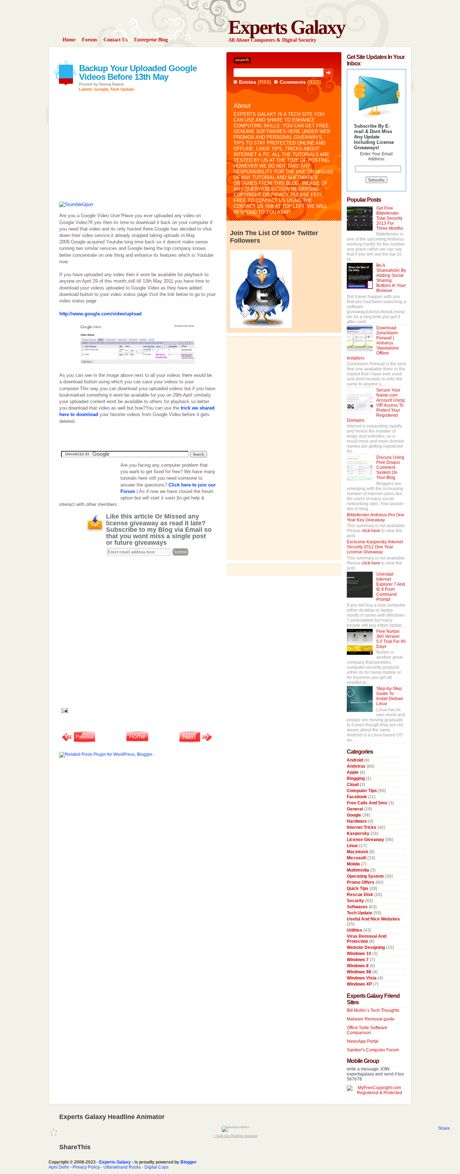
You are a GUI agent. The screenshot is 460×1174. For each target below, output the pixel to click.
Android (355, 760)
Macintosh (358, 851)
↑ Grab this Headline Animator (235, 1136)
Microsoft (357, 857)
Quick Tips (358, 888)
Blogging (356, 778)
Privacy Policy (86, 1167)
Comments (293, 82)
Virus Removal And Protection (366, 939)
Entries (247, 82)
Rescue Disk (360, 894)
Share (444, 1128)
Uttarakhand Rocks (122, 1167)
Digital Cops (156, 1167)
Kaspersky (359, 833)
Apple (353, 772)
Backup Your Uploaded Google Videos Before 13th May (138, 72)
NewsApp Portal (362, 1041)
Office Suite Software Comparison (367, 1030)
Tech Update (122, 89)
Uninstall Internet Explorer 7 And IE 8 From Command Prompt (390, 587)
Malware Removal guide (371, 1019)
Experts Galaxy (286, 27)
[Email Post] (63, 710)
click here (371, 530)
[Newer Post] (79, 742)
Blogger (188, 1162)
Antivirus (357, 766)
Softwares (358, 906)
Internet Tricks (362, 827)
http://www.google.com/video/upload (100, 313)
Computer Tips (362, 790)
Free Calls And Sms (367, 802)
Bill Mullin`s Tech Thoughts (373, 1010)
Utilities (355, 930)
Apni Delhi (59, 1167)
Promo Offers (361, 882)
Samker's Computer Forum (373, 1049)
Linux (353, 845)
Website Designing (366, 947)
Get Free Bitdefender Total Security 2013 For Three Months (389, 218)
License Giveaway (366, 839)
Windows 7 (358, 959)
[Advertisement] (143, 55)
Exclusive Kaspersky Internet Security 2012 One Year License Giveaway (375, 546)
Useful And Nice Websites (373, 919)
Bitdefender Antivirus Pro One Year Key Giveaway (375, 517)
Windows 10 (359, 953)
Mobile (354, 864)
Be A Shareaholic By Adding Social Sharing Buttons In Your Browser (391, 278)
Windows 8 (358, 965)
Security (356, 900)
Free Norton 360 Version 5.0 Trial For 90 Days (391, 639)
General (355, 809)
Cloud (353, 784)
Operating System (366, 876)
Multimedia (358, 870)
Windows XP (360, 984)
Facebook (357, 796)
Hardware (357, 821)
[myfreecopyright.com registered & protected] (376, 1092)
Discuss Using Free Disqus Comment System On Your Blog (390, 467)
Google (101, 89)
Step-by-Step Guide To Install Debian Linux (389, 696)
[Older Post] (196, 742)
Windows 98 (359, 971)
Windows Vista (362, 978)
